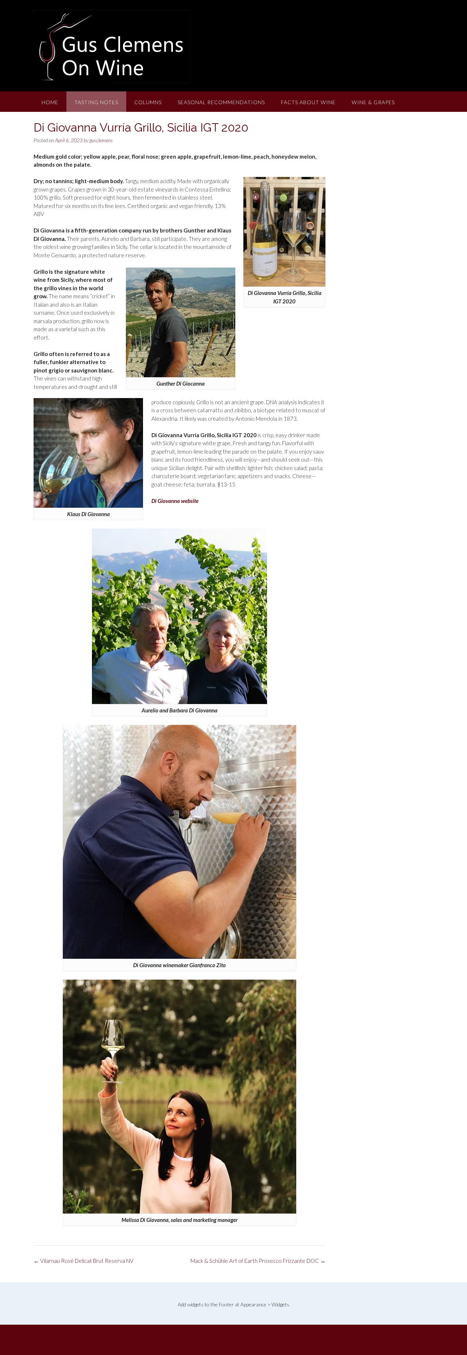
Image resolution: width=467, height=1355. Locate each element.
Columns (148, 102)
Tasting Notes (96, 102)
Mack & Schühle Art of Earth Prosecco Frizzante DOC (257, 1260)
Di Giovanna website (174, 500)
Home (50, 102)
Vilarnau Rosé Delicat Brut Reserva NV (84, 1260)
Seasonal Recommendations (221, 102)
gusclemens (101, 140)
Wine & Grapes (373, 102)
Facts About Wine (308, 102)
